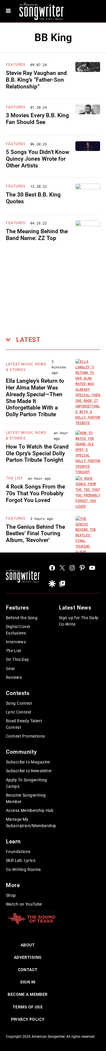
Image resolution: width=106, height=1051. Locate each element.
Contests (18, 693)
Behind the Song (21, 617)
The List (14, 478)
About (28, 945)
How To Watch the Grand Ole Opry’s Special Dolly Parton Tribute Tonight (37, 453)
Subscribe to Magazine (28, 762)
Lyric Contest (18, 712)
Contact (28, 969)
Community (21, 751)
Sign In (28, 982)
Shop (11, 895)
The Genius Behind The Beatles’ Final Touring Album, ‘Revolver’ (35, 533)
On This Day (17, 659)
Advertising (28, 957)
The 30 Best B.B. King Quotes (33, 198)
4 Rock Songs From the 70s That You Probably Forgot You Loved (35, 493)
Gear (10, 668)
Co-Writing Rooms (23, 869)
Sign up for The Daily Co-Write (79, 621)
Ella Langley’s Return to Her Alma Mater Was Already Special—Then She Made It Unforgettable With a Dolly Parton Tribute (35, 397)
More (13, 885)
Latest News (75, 607)
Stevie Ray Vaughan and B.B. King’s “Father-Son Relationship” (36, 80)
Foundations (18, 851)
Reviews (14, 677)
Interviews (16, 641)
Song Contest (19, 703)
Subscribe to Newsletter (29, 770)
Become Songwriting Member (26, 798)
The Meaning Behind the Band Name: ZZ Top (37, 234)
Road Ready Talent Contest (24, 724)
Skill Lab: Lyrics (20, 860)
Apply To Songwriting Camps (26, 783)
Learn (13, 841)
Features (16, 65)
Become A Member (27, 994)
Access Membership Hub (30, 810)
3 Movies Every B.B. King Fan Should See (37, 118)
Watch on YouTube (24, 904)
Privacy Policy (28, 1019)
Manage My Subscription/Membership (31, 822)
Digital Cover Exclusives (18, 629)
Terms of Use (28, 1007)
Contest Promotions (25, 736)
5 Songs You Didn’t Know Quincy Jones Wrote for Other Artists (37, 159)
